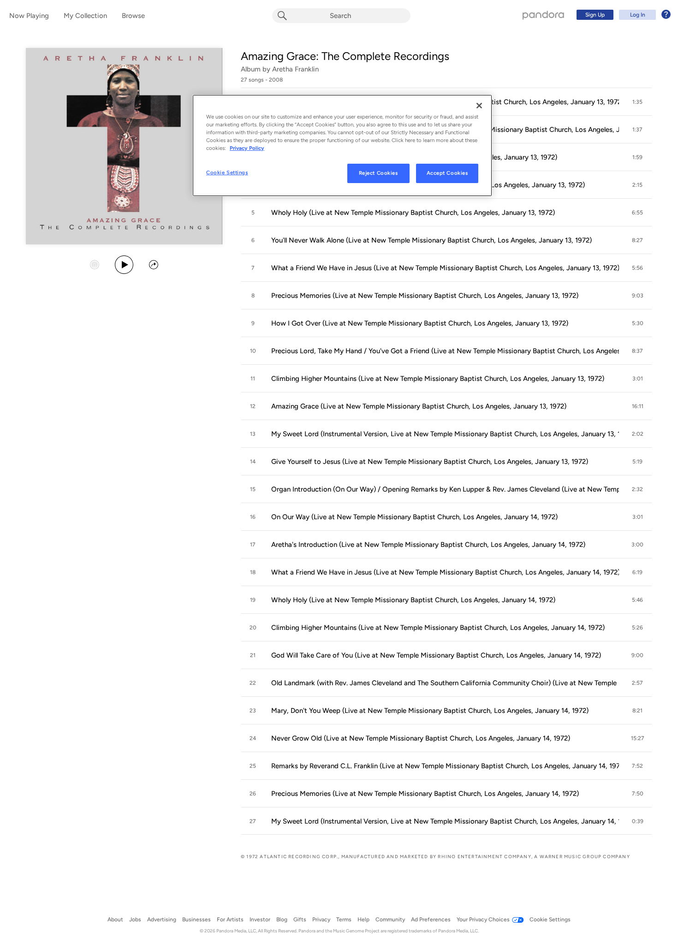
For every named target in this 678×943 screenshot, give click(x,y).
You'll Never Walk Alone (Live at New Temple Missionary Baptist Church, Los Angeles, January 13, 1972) (431, 240)
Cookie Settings (227, 172)
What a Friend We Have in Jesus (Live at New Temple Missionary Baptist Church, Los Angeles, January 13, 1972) (444, 268)
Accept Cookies (447, 173)
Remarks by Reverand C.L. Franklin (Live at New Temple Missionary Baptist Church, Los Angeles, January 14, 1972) (444, 766)
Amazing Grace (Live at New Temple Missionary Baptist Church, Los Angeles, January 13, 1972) (418, 406)
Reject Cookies (378, 173)
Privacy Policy (247, 148)
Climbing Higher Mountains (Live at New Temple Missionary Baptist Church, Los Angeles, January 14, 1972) (438, 627)
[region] (342, 145)
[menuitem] (622, 15)
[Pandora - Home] (543, 14)
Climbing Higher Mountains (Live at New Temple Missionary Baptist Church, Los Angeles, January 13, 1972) (437, 378)
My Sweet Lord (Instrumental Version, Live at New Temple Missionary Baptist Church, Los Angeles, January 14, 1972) (444, 821)
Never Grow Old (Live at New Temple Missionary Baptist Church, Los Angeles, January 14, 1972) (420, 738)
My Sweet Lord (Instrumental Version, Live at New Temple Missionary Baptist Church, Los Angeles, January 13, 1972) (444, 434)
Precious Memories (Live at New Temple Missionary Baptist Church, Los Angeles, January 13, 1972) (424, 295)
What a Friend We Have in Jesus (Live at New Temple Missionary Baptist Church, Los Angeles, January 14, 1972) (444, 572)
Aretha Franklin (295, 69)
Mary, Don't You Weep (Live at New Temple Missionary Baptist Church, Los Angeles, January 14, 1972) (430, 710)
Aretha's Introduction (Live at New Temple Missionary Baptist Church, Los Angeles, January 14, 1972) (428, 544)
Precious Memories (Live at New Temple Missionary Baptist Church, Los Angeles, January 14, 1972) (425, 793)
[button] (637, 102)
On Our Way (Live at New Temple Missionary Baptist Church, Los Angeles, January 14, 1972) (414, 517)
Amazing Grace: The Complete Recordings (345, 56)
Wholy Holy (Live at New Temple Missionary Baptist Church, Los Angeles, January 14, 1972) (413, 600)
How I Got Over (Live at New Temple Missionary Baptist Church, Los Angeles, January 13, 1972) (419, 323)
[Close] (479, 105)
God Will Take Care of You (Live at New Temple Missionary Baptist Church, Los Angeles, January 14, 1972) (436, 655)
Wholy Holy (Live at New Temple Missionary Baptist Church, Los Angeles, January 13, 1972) (413, 212)
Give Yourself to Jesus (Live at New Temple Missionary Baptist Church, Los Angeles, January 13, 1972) (429, 461)
